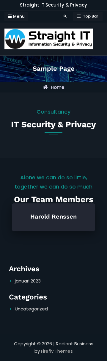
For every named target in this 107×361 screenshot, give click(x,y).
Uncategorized (31, 309)
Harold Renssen (53, 216)
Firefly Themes (57, 351)
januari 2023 (28, 281)
